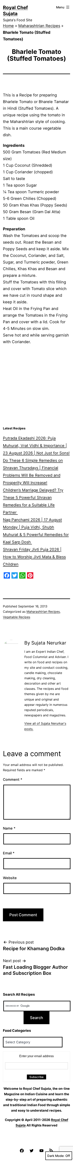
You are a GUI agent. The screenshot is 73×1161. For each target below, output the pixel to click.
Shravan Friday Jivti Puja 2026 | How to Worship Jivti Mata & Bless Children (34, 557)
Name (9, 828)
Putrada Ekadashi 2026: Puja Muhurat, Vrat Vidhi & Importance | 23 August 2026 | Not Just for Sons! (36, 445)
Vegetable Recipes (16, 617)
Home (8, 25)
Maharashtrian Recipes (39, 25)
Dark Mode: (55, 1156)
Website (10, 878)
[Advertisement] (36, 385)
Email (8, 853)
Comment (12, 779)
